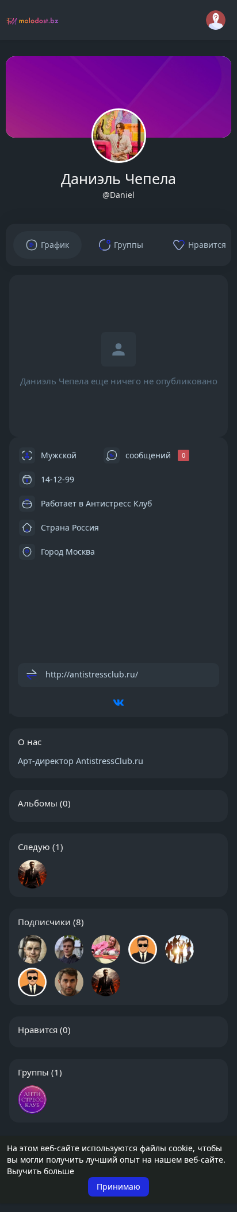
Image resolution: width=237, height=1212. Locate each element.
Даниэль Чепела (118, 178)
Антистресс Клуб (119, 502)
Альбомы (38, 803)
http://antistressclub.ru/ (91, 673)
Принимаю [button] (118, 1186)
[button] (215, 20)
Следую (34, 846)
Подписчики (44, 921)
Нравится (38, 1029)
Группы (33, 1072)
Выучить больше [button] (40, 1171)
